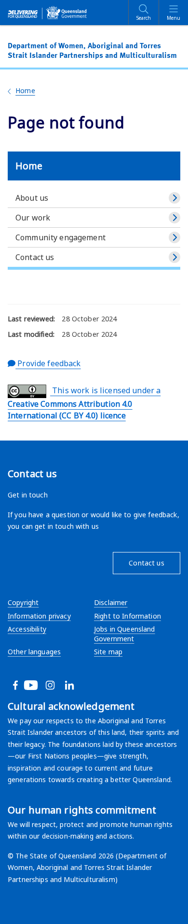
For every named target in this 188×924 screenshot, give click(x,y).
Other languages (34, 651)
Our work (32, 217)
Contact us (34, 257)
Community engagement (60, 237)
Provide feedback (48, 363)
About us (31, 198)
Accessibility (27, 629)
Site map (108, 651)
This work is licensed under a (84, 403)
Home (25, 90)
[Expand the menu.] (174, 198)
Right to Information (127, 616)
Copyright (23, 602)
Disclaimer (110, 602)
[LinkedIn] (81, 685)
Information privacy (39, 616)
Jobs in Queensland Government (124, 633)
